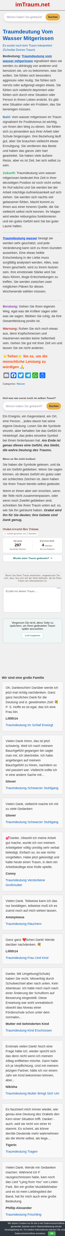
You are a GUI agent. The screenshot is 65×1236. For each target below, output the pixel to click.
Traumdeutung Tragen (22, 1151)
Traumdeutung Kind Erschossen (29, 1030)
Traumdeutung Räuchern (24, 924)
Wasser (21, 383)
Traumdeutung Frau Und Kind (27, 958)
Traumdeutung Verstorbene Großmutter (25, 882)
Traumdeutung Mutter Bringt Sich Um (32, 1093)
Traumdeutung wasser (20, 238)
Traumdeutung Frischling (23, 1214)
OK (51, 1233)
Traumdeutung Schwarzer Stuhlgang (32, 788)
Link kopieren (32, 635)
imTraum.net (32, 4)
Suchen (53, 16)
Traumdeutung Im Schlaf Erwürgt (29, 725)
